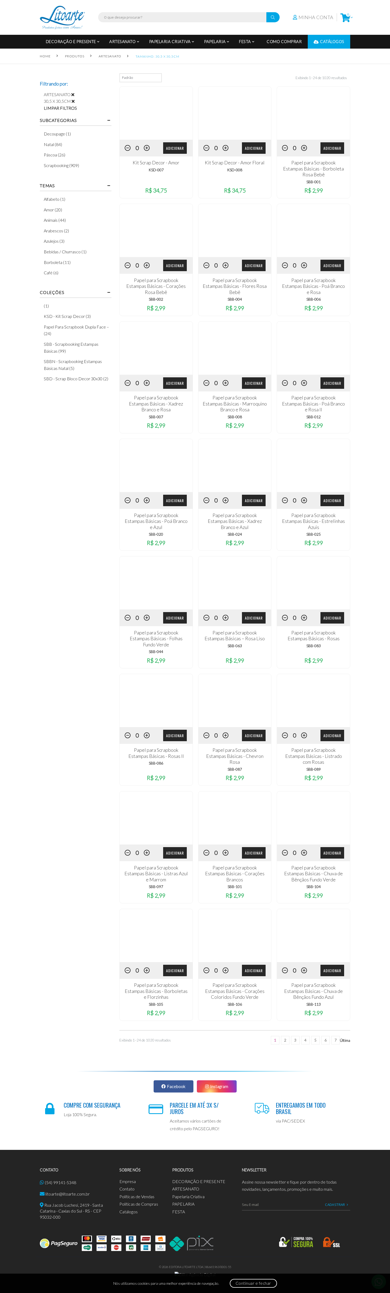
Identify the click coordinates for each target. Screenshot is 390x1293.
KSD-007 (156, 170)
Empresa (127, 1181)
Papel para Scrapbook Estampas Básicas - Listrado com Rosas (313, 756)
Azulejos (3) (54, 241)
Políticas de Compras (138, 1203)
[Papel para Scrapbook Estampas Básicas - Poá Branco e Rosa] (313, 230)
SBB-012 (313, 417)
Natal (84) (53, 144)
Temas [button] (47, 185)
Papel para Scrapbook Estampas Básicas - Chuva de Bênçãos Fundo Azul (313, 991)
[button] (345, 17)
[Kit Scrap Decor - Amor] (156, 113)
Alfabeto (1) (54, 199)
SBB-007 (156, 417)
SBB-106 (235, 1004)
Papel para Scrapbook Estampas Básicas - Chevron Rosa (234, 756)
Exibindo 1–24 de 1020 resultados (321, 78)
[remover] (74, 94)
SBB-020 (156, 534)
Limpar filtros (60, 107)
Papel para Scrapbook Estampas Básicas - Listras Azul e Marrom (156, 873)
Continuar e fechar (253, 1283)
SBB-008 (235, 417)
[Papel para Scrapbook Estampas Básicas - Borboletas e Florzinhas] (156, 935)
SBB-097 (156, 886)
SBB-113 (313, 1004)
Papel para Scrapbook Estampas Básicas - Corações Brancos (235, 873)
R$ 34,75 (156, 190)
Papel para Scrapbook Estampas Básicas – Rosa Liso (235, 636)
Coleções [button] (52, 292)
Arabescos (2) (56, 230)
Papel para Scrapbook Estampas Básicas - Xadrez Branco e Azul (235, 521)
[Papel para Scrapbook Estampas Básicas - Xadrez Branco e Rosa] (156, 348)
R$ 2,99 (313, 190)
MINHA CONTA (315, 17)
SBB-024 (235, 534)
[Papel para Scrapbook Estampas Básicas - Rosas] (313, 582)
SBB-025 (313, 534)
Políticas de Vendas (137, 1196)
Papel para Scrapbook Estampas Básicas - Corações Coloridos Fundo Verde (235, 991)
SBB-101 (235, 886)
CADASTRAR (335, 1204)
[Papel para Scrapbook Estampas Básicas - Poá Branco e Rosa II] (313, 348)
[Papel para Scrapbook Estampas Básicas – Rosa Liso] (234, 582)
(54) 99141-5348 (60, 1182)
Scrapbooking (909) (61, 165)
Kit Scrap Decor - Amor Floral (235, 162)
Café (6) (51, 272)
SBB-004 (235, 299)
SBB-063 (235, 645)
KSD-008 (234, 170)
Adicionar (175, 148)
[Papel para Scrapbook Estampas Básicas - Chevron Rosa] (234, 700)
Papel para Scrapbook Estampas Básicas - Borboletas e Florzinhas (156, 991)
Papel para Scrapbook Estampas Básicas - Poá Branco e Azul (156, 521)
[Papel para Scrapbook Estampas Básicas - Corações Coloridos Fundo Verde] (234, 935)
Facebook (176, 1086)
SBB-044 (156, 651)
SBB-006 (313, 299)
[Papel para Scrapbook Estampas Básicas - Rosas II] (156, 700)
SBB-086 (156, 763)
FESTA (245, 41)
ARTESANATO (122, 41)
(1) (46, 305)
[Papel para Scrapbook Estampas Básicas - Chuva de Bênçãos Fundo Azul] (313, 935)
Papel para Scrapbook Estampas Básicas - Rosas (314, 636)
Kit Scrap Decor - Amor (156, 162)
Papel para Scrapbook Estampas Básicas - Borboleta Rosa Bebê (313, 168)
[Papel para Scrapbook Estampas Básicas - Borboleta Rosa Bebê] (313, 113)
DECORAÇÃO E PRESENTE (71, 41)
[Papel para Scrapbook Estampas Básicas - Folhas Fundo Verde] (156, 582)
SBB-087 (235, 769)
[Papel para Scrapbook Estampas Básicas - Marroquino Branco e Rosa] (234, 348)
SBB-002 (156, 299)
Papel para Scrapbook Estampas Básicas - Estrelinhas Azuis (313, 521)
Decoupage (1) (57, 133)
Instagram (219, 1086)
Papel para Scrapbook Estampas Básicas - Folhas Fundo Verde (156, 638)
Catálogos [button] (332, 41)
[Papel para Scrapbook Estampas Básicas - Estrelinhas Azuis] (313, 465)
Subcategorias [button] (58, 120)
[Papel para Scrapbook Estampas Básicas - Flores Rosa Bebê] (234, 230)
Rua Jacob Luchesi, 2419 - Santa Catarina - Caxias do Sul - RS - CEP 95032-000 (71, 1210)
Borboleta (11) (57, 262)
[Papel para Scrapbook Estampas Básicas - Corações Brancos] (234, 817)
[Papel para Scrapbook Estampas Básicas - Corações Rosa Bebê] (156, 230)
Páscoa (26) (54, 154)
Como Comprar (284, 41)
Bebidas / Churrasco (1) (65, 251)
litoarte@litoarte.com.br (67, 1193)
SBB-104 (313, 886)
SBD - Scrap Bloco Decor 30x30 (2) (76, 378)
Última (345, 1040)
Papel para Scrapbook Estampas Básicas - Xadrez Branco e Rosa (156, 403)
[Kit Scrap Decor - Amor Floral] (234, 113)
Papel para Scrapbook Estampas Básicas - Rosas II (156, 753)
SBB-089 (313, 769)
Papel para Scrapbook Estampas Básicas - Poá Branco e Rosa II (313, 403)
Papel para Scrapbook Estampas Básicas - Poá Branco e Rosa (313, 286)
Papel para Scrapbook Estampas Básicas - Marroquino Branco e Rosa (235, 403)
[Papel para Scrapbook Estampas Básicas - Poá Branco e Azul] (156, 465)
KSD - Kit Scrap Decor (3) (67, 316)
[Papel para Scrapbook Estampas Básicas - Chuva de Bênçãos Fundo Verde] (313, 817)
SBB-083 (313, 645)
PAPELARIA (215, 41)
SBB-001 (313, 182)
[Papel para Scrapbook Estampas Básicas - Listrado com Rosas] (313, 700)
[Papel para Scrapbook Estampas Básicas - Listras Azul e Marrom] (156, 817)
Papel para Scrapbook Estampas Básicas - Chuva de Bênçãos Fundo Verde (313, 873)
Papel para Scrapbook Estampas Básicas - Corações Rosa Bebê (156, 286)
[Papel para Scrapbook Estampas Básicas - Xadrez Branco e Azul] (234, 465)
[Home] (62, 17)
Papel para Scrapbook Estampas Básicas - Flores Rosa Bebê (235, 286)
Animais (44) (55, 220)
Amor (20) (53, 209)
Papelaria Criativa (170, 41)
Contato (127, 1188)
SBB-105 (156, 1004)
